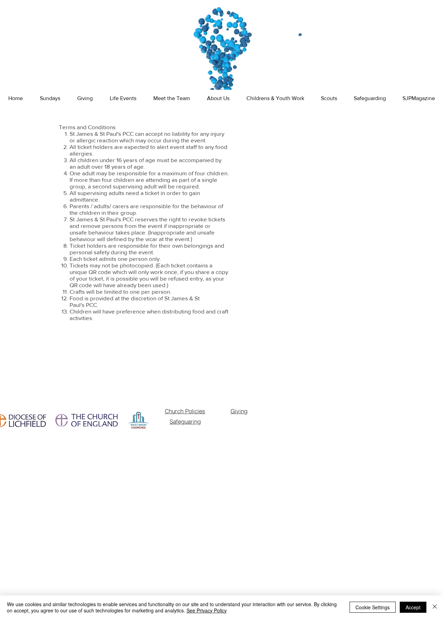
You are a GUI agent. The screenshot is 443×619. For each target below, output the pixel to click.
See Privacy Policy (207, 610)
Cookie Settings (372, 607)
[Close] (435, 607)
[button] (123, 98)
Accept (413, 607)
